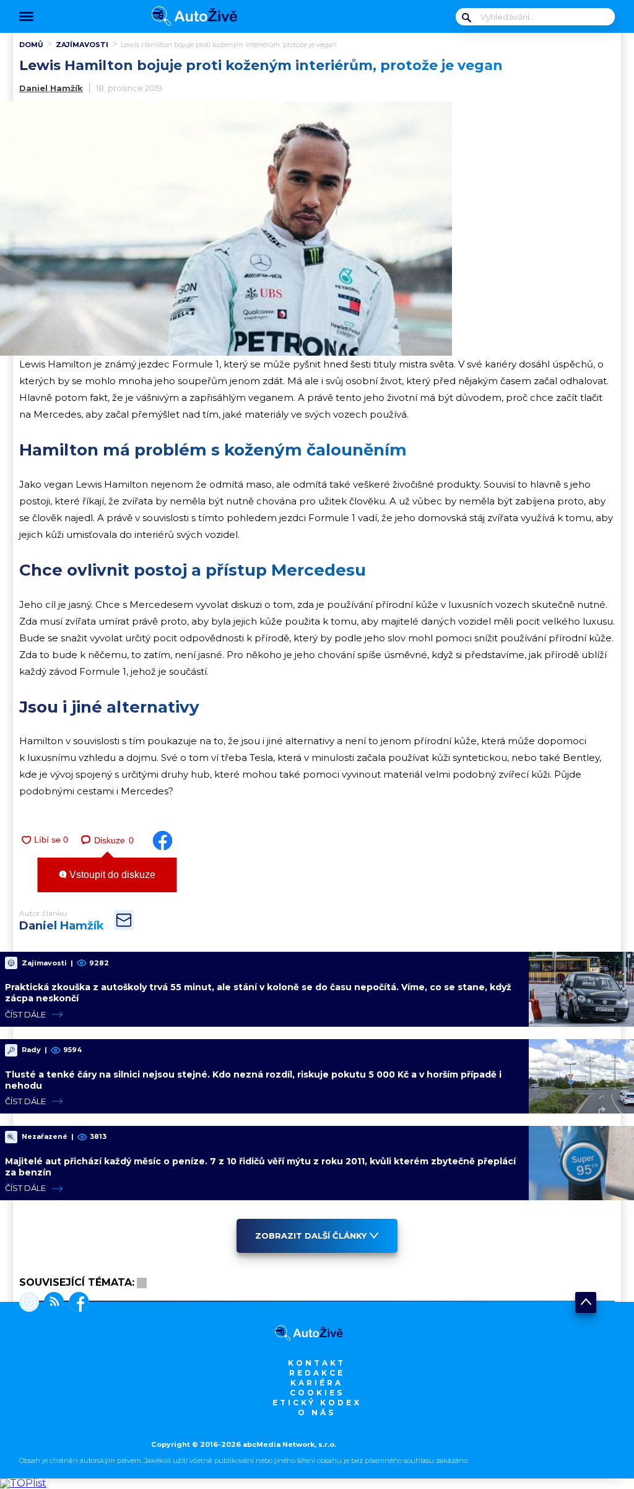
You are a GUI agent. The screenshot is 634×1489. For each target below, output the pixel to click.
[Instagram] (29, 1303)
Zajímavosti (82, 44)
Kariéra (316, 1382)
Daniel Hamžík (51, 88)
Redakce (317, 1372)
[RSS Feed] (51, 1303)
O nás (317, 1412)
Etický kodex (317, 1402)
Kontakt (316, 1363)
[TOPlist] (23, 1483)
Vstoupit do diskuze (111, 874)
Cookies (317, 1392)
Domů (31, 44)
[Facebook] (76, 1303)
